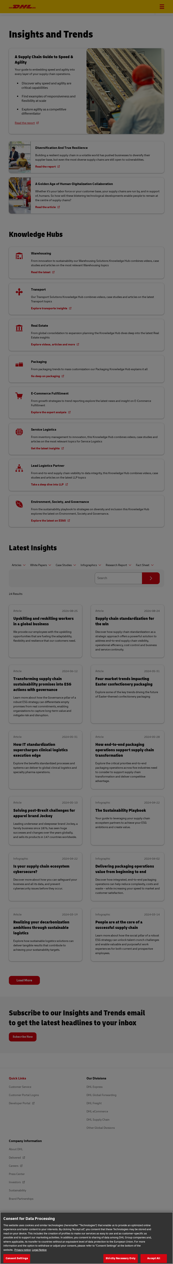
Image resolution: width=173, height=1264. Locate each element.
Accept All (153, 1258)
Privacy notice (22, 1250)
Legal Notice (39, 1250)
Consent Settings (17, 1258)
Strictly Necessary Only (120, 1258)
